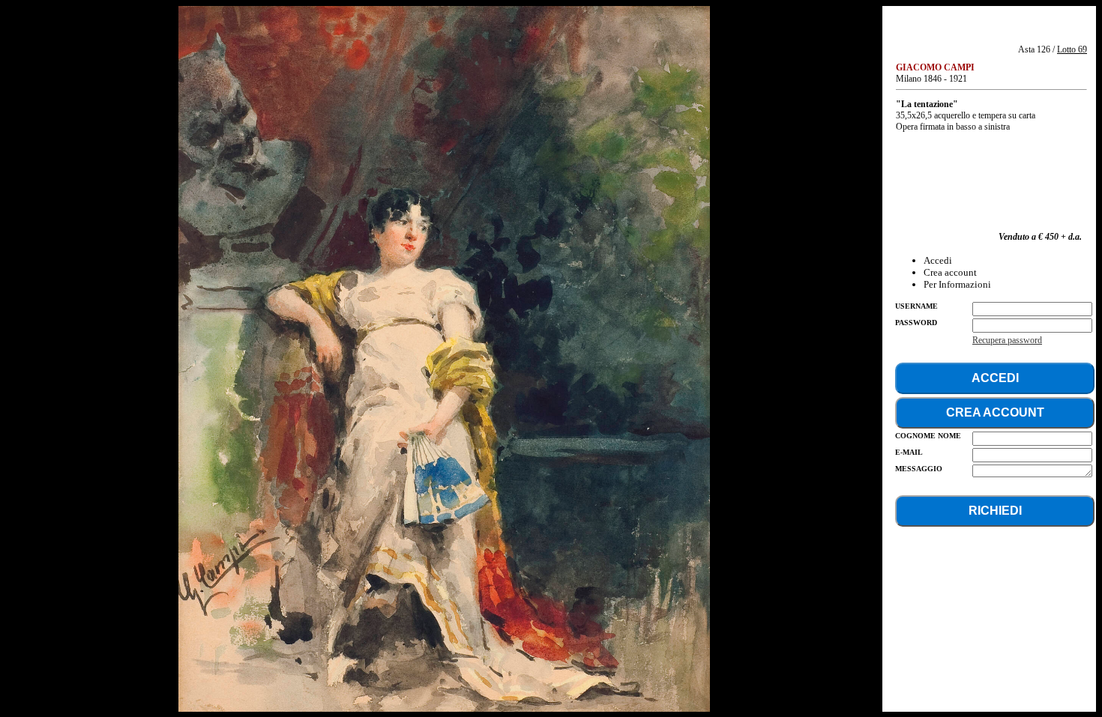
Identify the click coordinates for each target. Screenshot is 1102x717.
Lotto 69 (1072, 49)
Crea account (950, 272)
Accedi (938, 260)
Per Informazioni (957, 284)
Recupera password (1007, 340)
